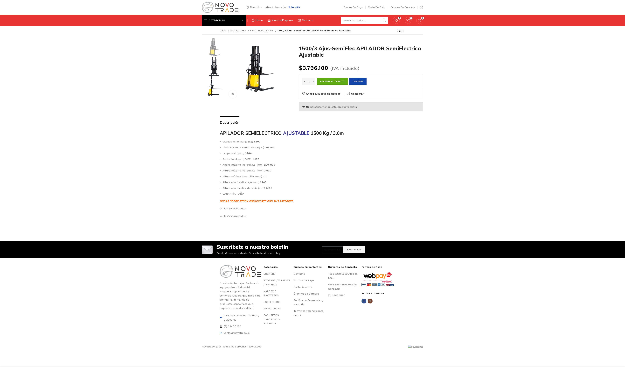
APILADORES (238, 30)
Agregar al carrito (332, 81)
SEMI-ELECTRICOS (262, 30)
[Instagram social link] (370, 301)
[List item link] (240, 317)
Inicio (223, 30)
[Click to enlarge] (233, 94)
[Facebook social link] (363, 301)
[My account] (421, 7)
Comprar (358, 81)
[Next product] (403, 30)
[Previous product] (397, 30)
